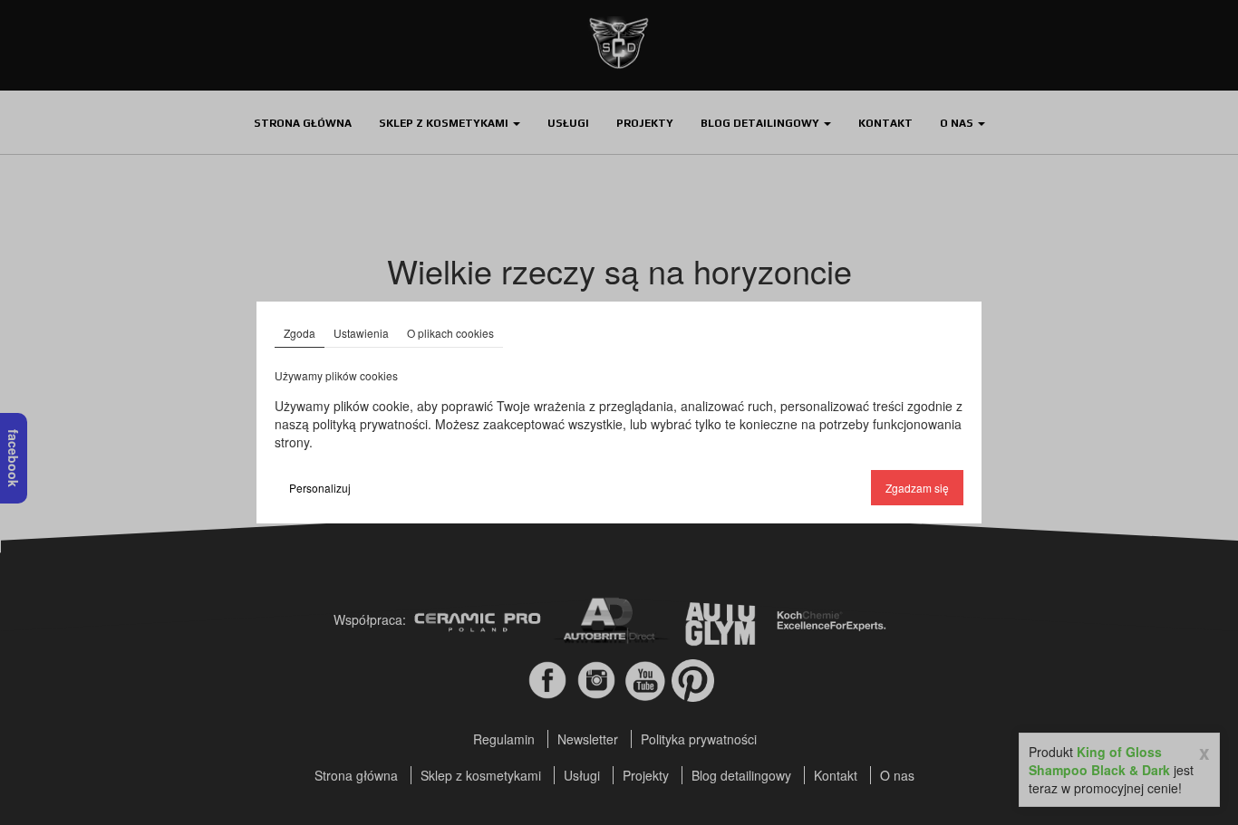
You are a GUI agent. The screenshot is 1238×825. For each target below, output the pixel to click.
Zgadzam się (917, 487)
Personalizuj (320, 487)
